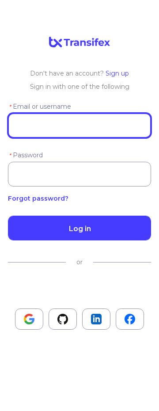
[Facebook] (130, 319)
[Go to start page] (79, 42)
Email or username (42, 106)
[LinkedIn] (96, 319)
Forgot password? (38, 198)
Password (28, 155)
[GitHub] (63, 319)
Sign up (117, 73)
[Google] (29, 319)
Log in (79, 228)
